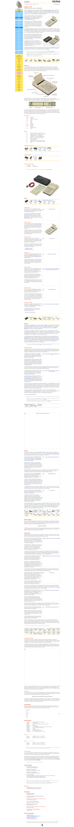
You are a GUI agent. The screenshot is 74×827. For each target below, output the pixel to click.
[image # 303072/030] (31, 514)
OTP (19, 30)
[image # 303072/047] (44, 318)
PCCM (35, 159)
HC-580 (44, 150)
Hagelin (19, 17)
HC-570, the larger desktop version (32, 816)
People (19, 67)
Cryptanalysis (19, 46)
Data (19, 27)
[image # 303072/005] (58, 632)
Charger (44, 203)
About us (19, 89)
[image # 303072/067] (49, 632)
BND (32, 331)
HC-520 (31, 150)
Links (19, 90)
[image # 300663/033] (26, 405)
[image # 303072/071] (40, 405)
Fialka (19, 19)
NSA (32, 13)
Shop (19, 81)
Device (31, 203)
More (29, 299)
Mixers (19, 35)
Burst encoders (19, 56)
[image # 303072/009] (49, 60)
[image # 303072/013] (40, 629)
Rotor (19, 21)
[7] (45, 13)
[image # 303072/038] (40, 514)
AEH (44, 776)
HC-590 (49, 150)
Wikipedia (45, 399)
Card (35, 203)
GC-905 (26, 159)
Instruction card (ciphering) (31, 769)
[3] (54, 756)
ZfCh (50, 366)
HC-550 (40, 150)
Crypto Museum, (33, 809)
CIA (55, 54)
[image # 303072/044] (40, 60)
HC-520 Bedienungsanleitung (32, 766)
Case (26, 203)
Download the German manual (30, 312)
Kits (19, 79)
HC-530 (35, 150)
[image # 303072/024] (53, 514)
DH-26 (31, 159)
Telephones (19, 66)
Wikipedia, (31, 793)
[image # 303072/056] (53, 60)
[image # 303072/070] (35, 405)
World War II (19, 49)
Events (19, 84)
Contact (19, 87)
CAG (29, 361)
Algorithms (19, 43)
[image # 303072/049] (44, 511)
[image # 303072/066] (40, 632)
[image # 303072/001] (31, 60)
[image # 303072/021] (44, 514)
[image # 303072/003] (35, 60)
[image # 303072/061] (58, 511)
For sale (19, 78)
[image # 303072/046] (44, 60)
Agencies (19, 69)
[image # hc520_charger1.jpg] (49, 318)
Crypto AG (33, 36)
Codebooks (19, 41)
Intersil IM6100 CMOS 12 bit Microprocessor (34, 787)
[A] (44, 113)
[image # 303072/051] (49, 511)
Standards (19, 76)
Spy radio (19, 55)
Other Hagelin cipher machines (32, 818)
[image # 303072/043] (26, 511)
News (19, 82)
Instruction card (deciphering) (32, 772)
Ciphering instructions (28, 248)
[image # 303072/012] (44, 629)
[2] (26, 43)
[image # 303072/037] (35, 514)
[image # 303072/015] (49, 629)
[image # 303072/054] (53, 318)
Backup (49, 203)
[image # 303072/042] (44, 632)
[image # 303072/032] (53, 629)
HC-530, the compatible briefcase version (34, 815)
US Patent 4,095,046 (30, 774)
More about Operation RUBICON (30, 394)
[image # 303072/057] (31, 318)
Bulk (19, 38)
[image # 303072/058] (26, 318)
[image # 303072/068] (53, 632)
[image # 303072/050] (58, 60)
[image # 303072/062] (31, 629)
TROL (19, 24)
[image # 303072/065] (35, 632)
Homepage (19, 9)
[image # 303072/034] (26, 514)
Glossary (19, 14)
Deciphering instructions (29, 249)
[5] (37, 591)
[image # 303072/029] (58, 629)
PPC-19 (40, 159)
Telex (19, 64)
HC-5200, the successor (31, 817)
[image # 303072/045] (35, 511)
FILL (19, 40)
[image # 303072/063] (26, 629)
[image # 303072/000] (26, 60)
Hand (19, 29)
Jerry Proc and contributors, (35, 796)
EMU (19, 32)
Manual (53, 203)
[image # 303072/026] (35, 629)
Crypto (19, 11)
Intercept (19, 58)
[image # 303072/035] (49, 514)
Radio (19, 61)
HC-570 (26, 150)
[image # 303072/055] (58, 318)
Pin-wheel (19, 22)
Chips (19, 44)
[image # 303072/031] (58, 514)
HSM (19, 33)
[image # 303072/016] (26, 632)
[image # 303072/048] (40, 511)
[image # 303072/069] (31, 405)
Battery (40, 203)
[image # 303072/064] (31, 632)
